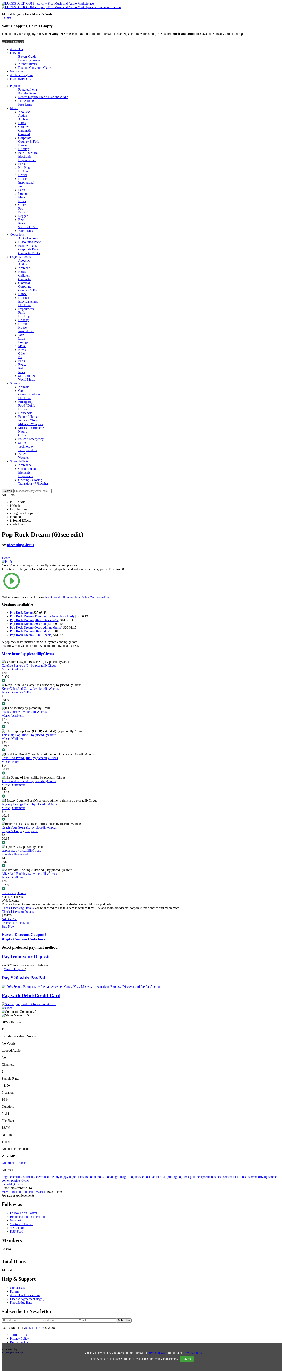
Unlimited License (14, 1162)
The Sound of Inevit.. (16, 781)
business (216, 1177)
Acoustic (24, 112)
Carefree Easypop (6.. (16, 665)
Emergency (25, 402)
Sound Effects (19, 461)
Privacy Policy (19, 1338)
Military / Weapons (30, 424)
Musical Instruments (31, 428)
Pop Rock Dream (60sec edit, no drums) (36, 627)
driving (263, 1177)
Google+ (15, 1220)
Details (21, 893)
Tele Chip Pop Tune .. (16, 735)
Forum (14, 1291)
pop (180, 1177)
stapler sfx (8, 850)
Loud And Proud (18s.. (17, 758)
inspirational (88, 1177)
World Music (26, 231)
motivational (105, 1177)
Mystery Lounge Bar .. (16, 804)
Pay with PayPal (23, 977)
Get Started (17, 71)
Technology (26, 446)
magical (125, 1177)
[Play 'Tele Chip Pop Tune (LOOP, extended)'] (65, 750)
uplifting (171, 1177)
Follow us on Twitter (23, 1213)
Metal (22, 197)
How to (15, 53)
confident (27, 1177)
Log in (6, 41)
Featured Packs (28, 245)
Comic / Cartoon (29, 394)
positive (150, 1177)
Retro (21, 219)
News (22, 201)
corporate (204, 1177)
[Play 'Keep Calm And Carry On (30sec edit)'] (65, 704)
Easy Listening (28, 152)
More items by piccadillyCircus (28, 654)
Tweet (6, 558)
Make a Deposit (14, 969)
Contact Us (17, 1287)
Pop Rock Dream (21, 612)
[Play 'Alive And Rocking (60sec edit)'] (65, 889)
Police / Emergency (31, 439)
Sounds (15, 383)
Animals (23, 387)
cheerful (15, 1177)
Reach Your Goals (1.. (16, 827)
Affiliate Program (21, 75)
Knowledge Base (21, 1302)
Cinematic (24, 130)
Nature (22, 431)
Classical (24, 134)
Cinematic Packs (29, 253)
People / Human (28, 416)
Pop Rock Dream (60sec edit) (29, 631)
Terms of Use (18, 1335)
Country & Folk (28, 141)
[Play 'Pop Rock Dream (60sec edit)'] (65, 581)
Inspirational (26, 182)
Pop (20, 208)
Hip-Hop (24, 167)
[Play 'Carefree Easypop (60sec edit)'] (65, 681)
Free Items (25, 104)
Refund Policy (19, 1342)
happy (64, 1177)
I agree (186, 1358)
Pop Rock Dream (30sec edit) (29, 624)
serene (272, 1177)
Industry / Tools (28, 420)
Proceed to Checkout (15, 923)
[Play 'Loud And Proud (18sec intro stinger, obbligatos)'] (65, 773)
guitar (193, 1177)
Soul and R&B (28, 227)
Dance (22, 145)
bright (5, 1177)
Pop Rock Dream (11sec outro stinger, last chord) (42, 616)
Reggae (23, 216)
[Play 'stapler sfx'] (65, 866)
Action (22, 115)
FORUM (16, 79)
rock (186, 1177)
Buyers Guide (27, 56)
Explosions (25, 476)
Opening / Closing (30, 480)
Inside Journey (11, 711)
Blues (22, 123)
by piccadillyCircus (43, 665)
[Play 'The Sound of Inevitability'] (65, 796)
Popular (15, 86)
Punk (21, 212)
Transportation (27, 450)
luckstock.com (34, 1327)
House (22, 178)
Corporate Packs (29, 249)
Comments (9, 893)
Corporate (24, 138)
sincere (252, 1177)
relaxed (160, 1177)
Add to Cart (9, 919)
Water (22, 454)
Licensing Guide (29, 60)
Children (24, 126)
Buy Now (8, 926)
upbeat (243, 1177)
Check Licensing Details (18, 908)
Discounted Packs (29, 242)
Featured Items (27, 89)
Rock (21, 223)
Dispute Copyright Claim (34, 67)
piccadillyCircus (20, 545)
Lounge (23, 193)
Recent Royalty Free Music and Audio (43, 97)
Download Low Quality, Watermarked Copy (87, 596)
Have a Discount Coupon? (24, 936)
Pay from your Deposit (26, 956)
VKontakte (17, 1228)
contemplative (11, 1180)
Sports (22, 442)
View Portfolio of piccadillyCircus (24, 1191)
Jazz (21, 186)
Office (22, 435)
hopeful (74, 1177)
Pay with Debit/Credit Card (31, 995)
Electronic (24, 156)
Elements (24, 472)
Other (22, 205)
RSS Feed (16, 1231)
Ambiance (25, 465)
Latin (21, 190)
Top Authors (26, 100)
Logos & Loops (20, 257)
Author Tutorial (28, 64)
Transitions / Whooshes (33, 483)
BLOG (26, 79)
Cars (21, 390)
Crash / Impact (27, 468)
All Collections (28, 238)
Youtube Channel (21, 1224)
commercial (230, 1177)
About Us (16, 49)
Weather (23, 457)
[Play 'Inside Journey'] (65, 727)
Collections (17, 234)
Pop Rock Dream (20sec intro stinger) (34, 620)
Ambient (24, 119)
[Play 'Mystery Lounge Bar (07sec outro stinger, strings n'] (65, 819)
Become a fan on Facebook (28, 1216)
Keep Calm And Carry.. (17, 688)
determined (41, 1177)
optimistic (137, 1177)
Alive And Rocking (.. (16, 873)
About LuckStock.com (25, 1295)
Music (14, 108)
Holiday (23, 171)
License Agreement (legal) (27, 1299)
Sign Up (18, 41)
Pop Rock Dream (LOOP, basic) (31, 635)
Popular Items (27, 93)
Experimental (27, 160)
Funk (21, 164)
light (116, 1177)
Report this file (52, 596)
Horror (22, 175)
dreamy (54, 1177)
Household (25, 413)
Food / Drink (26, 405)
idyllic (25, 1180)
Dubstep (23, 149)
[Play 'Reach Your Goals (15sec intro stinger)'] (65, 842)
